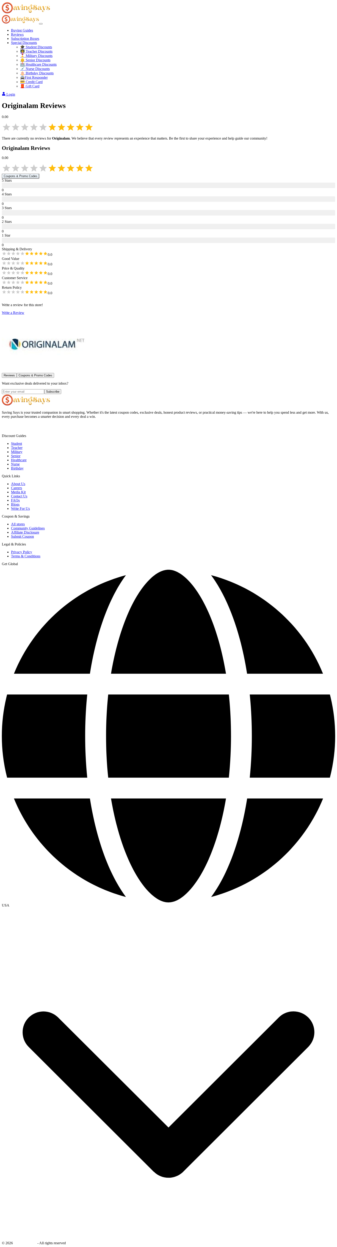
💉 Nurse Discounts (35, 69)
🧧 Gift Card (29, 86)
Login (10, 94)
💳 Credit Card (31, 82)
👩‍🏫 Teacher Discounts (36, 51)
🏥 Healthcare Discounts (38, 64)
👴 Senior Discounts (35, 60)
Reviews (17, 34)
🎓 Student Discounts (36, 47)
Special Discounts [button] (24, 43)
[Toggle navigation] (41, 23)
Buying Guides (22, 30)
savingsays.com (25, 1243)
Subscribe (52, 391)
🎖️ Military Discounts (36, 56)
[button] (168, 905)
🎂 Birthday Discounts (37, 73)
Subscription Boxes (25, 38)
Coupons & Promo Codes (20, 176)
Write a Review (13, 313)
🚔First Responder (34, 77)
